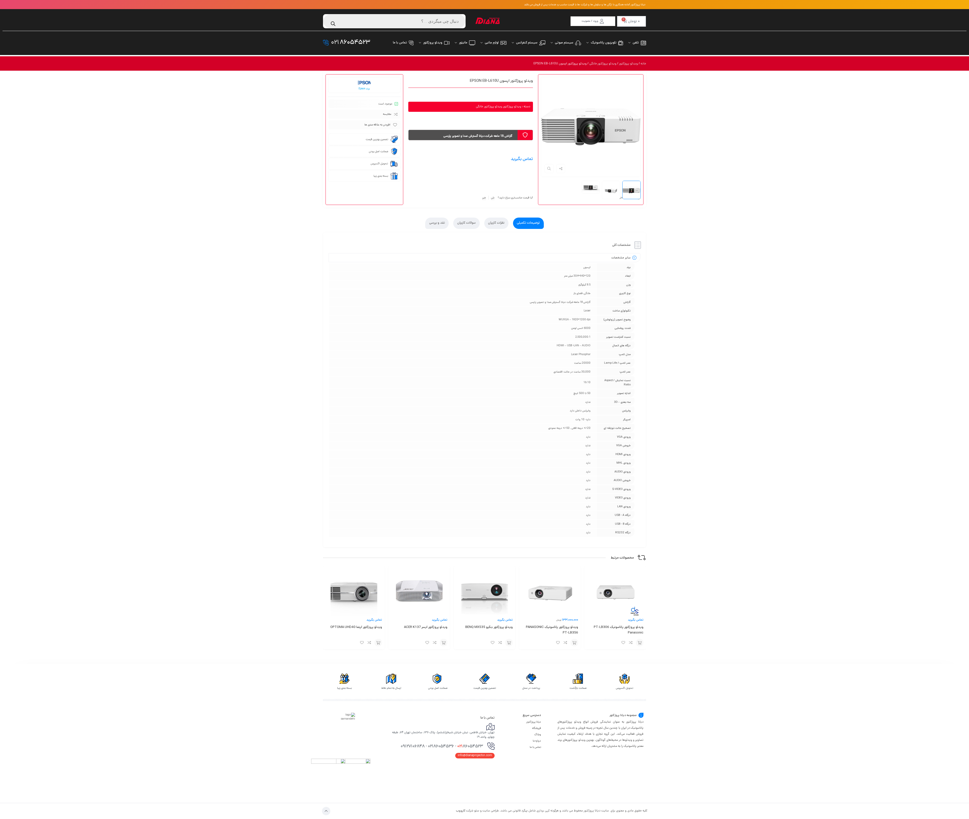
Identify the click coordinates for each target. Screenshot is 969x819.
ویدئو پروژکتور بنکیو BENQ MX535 (489, 627)
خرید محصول (639, 642)
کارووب (460, 810)
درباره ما (537, 741)
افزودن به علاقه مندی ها (377, 125)
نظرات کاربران (496, 223)
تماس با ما (535, 747)
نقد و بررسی (437, 223)
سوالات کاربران (466, 223)
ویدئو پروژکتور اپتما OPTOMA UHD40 (356, 627)
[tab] (528, 223)
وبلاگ (537, 734)
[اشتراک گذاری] (560, 168)
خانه (643, 63)
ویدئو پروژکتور (628, 63)
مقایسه (387, 114)
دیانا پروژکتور (533, 722)
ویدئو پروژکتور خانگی (602, 63)
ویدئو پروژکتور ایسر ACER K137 (425, 627)
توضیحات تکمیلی (528, 223)
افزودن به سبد (509, 642)
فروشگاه (536, 728)
